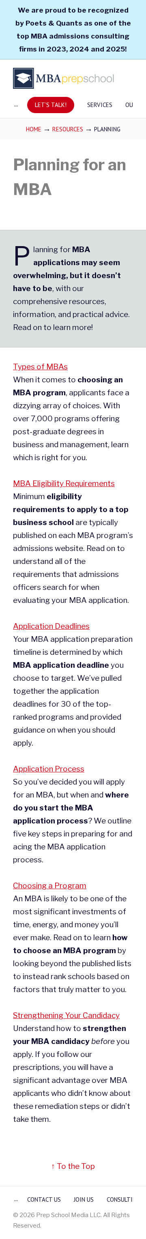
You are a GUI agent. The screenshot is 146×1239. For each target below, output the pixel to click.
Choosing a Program (49, 885)
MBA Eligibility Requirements (64, 483)
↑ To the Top (73, 1166)
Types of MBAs (40, 366)
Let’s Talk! (51, 105)
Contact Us (44, 1199)
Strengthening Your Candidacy (66, 1015)
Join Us (84, 1199)
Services (99, 105)
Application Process (48, 769)
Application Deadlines (51, 626)
